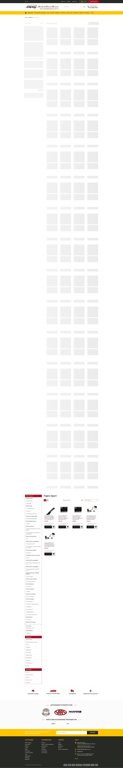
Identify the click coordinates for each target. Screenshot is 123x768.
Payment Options (29, 674)
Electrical (27, 746)
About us (63, 1)
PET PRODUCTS (87, 12)
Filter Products (29, 496)
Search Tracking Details (63, 749)
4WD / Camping (28, 742)
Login (59, 742)
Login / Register (93, 1)
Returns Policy (29, 680)
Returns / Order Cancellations (48, 744)
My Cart (59, 747)
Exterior (26, 747)
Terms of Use (44, 752)
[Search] (84, 6)
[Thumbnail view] (45, 500)
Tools (26, 754)
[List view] (47, 500)
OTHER (92, 12)
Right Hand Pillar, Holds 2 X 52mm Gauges (33, 529)
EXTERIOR (52, 12)
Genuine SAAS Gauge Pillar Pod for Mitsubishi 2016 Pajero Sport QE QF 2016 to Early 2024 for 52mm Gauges (49, 518)
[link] (25, 1)
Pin (27, 538)
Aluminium (29, 586)
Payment (43, 747)
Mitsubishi (29, 552)
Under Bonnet (28, 756)
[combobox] (73, 6)
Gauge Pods (30, 609)
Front (28, 557)
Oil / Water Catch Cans (32, 614)
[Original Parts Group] (41, 6)
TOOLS (48, 12)
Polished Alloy (30, 500)
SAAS (28, 523)
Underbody (27, 757)
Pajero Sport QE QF (31, 543)
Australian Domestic (31, 581)
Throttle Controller (30, 508)
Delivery (68, 1)
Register (60, 744)
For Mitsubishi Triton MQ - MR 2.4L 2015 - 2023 (33, 547)
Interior (26, 749)
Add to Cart (48, 526)
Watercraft (27, 759)
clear (33, 628)
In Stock (29, 619)
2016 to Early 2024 (30, 596)
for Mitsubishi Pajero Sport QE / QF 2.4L (33, 570)
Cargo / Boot (27, 744)
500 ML (28, 591)
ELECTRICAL (63, 12)
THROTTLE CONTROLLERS (33, 604)
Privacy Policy (44, 751)
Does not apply (30, 576)
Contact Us (74, 1)
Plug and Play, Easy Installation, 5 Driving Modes (33, 533)
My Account (60, 746)
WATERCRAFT (75, 12)
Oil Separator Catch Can (32, 513)
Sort (82, 500)
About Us (28, 672)
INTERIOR (81, 12)
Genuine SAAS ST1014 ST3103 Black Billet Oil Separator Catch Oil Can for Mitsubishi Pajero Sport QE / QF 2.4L (91, 518)
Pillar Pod (29, 511)
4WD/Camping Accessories (40, 12)
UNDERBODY (57, 12)
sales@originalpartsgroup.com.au (84, 749)
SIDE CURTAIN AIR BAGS (32, 518)
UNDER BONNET (30, 12)
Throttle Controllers (29, 752)
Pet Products (27, 751)
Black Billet (29, 503)
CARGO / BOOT (69, 12)
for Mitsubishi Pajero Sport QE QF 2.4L (33, 563)
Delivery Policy (44, 746)
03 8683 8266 (80, 751)
